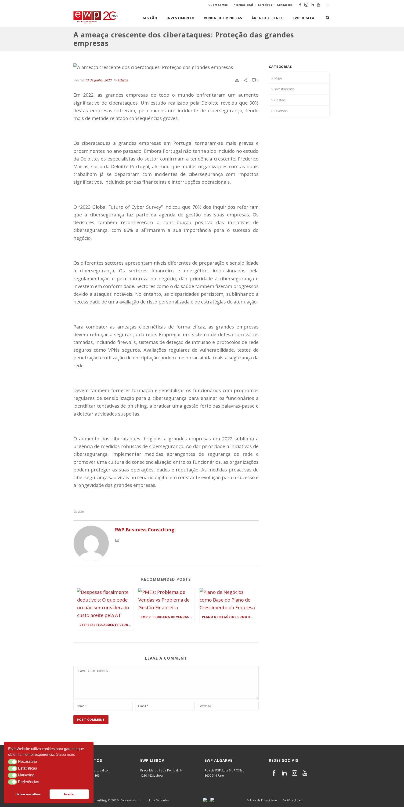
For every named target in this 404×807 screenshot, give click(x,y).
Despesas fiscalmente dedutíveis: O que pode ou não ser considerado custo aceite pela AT (106, 625)
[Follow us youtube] (305, 773)
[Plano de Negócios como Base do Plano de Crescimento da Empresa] (228, 600)
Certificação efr (292, 800)
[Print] (237, 80)
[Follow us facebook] (274, 773)
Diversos (281, 111)
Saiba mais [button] (65, 754)
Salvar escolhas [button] (28, 794)
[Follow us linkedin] (284, 773)
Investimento (181, 18)
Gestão (150, 18)
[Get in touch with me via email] (117, 540)
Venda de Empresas (223, 18)
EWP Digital (305, 18)
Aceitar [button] (69, 794)
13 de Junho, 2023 (98, 80)
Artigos (123, 80)
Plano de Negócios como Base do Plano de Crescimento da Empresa (229, 617)
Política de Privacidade (262, 800)
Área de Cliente (267, 18)
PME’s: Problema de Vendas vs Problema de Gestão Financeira (168, 617)
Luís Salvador (159, 800)
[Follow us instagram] (294, 773)
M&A (278, 78)
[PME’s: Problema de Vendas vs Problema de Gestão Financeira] (166, 600)
